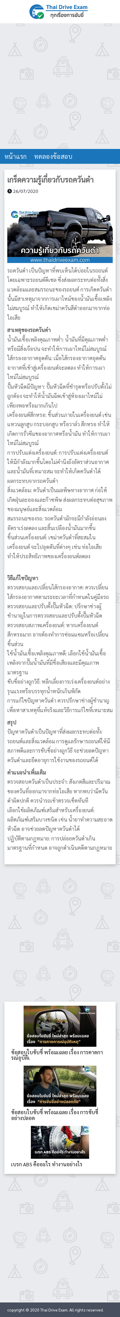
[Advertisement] (60, 86)
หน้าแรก (15, 156)
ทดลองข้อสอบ (53, 156)
